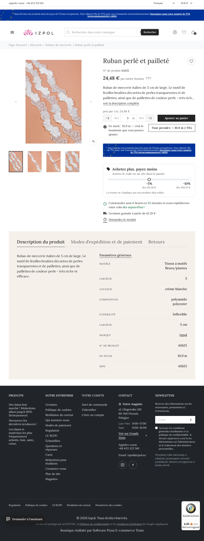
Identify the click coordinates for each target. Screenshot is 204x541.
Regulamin (52, 430)
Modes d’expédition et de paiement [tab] (106, 242)
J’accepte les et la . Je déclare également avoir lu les (177, 438)
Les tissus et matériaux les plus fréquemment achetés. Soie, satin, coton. (21, 436)
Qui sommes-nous (57, 420)
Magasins (51, 479)
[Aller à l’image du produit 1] (16, 161)
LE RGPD (51, 435)
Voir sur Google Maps (129, 435)
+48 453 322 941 (129, 448)
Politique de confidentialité (94, 524)
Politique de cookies (58, 410)
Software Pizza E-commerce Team (118, 530)
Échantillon (52, 441)
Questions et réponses (53, 447)
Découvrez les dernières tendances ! (23, 422)
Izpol (183, 335)
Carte (49, 454)
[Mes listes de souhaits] (184, 32)
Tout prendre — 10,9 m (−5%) (172, 128)
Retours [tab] (156, 242)
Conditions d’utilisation (129, 524)
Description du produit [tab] (41, 242)
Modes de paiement (58, 425)
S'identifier (89, 410)
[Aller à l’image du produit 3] (53, 161)
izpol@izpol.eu (137, 455)
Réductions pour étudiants (56, 461)
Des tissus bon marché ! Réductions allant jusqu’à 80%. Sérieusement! (22, 410)
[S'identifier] (175, 32)
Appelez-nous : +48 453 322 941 (26, 3)
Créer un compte (93, 415)
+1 (150, 118)
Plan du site (52, 474)
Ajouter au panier (176, 118)
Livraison (51, 404)
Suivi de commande (94, 404)
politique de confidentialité (173, 434)
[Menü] (197, 503)
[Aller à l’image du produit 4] (72, 161)
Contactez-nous (55, 468)
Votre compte (93, 395)
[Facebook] (133, 465)
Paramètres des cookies (108, 505)
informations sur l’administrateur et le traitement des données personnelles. (177, 445)
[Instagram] (123, 465)
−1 (107, 118)
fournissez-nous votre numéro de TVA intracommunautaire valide (160, 151)
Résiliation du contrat (59, 415)
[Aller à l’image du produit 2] (35, 161)
